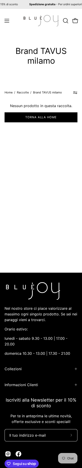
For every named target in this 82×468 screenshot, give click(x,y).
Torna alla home (41, 117)
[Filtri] (75, 92)
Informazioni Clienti (21, 384)
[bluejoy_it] (41, 20)
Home (9, 92)
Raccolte (23, 92)
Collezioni (13, 369)
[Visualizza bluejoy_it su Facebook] (18, 453)
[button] (65, 21)
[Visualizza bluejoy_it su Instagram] (8, 453)
